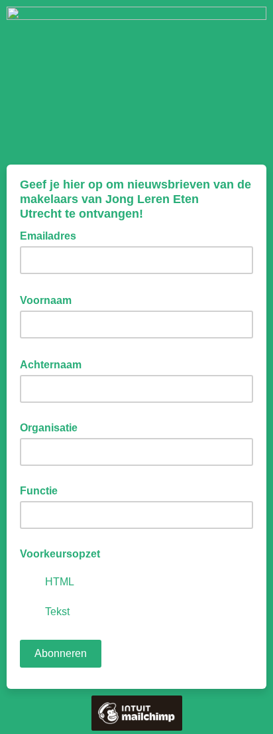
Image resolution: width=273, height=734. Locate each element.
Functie (39, 490)
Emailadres (52, 235)
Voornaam (50, 299)
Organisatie (49, 427)
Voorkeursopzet (60, 553)
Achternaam (54, 363)
